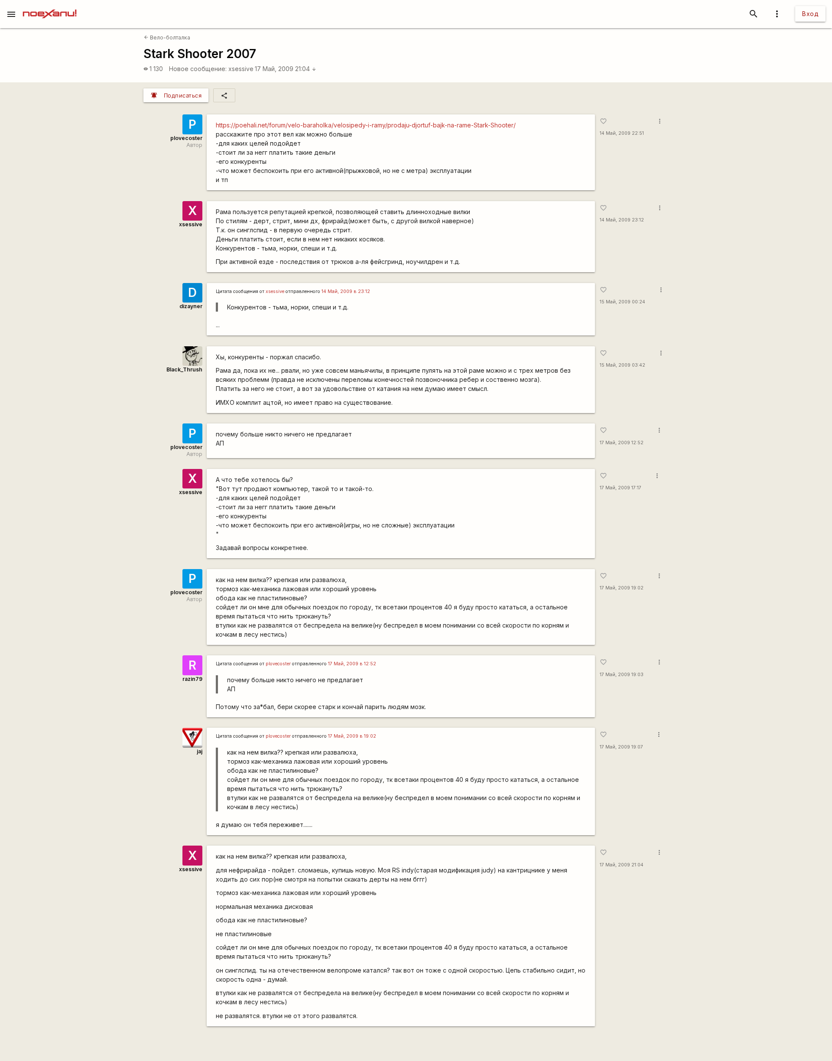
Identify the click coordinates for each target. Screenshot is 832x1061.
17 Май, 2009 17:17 (620, 488)
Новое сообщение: (198, 68)
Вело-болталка (167, 37)
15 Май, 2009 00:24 (622, 302)
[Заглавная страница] (49, 6)
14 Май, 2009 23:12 (622, 220)
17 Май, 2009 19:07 (621, 747)
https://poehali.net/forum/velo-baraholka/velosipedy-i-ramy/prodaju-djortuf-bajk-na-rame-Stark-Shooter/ (366, 125)
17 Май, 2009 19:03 (622, 674)
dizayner (190, 306)
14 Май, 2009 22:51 (622, 133)
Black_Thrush (184, 369)
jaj (199, 751)
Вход (810, 13)
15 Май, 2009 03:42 (622, 365)
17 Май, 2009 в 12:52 (352, 664)
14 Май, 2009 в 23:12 (346, 291)
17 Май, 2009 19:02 (622, 588)
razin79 (192, 679)
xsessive (241, 68)
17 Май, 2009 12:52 (622, 443)
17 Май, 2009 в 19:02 (352, 736)
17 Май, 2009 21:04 (285, 68)
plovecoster (186, 138)
